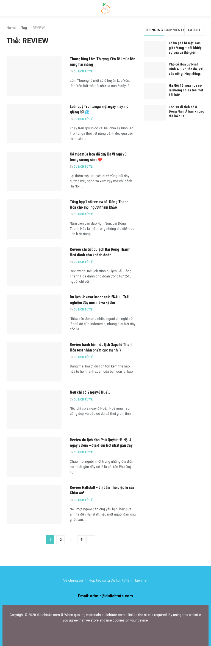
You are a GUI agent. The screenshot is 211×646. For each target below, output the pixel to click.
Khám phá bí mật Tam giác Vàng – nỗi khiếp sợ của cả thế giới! (185, 47)
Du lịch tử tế (83, 71)
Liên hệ (140, 580)
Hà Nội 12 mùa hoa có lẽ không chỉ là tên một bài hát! (186, 90)
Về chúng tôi (73, 580)
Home (11, 28)
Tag (24, 28)
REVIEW (39, 28)
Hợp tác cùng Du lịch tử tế (109, 580)
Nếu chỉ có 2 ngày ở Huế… (90, 392)
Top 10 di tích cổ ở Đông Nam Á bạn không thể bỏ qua (186, 111)
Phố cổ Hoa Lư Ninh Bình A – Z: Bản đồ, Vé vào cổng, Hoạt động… (186, 69)
